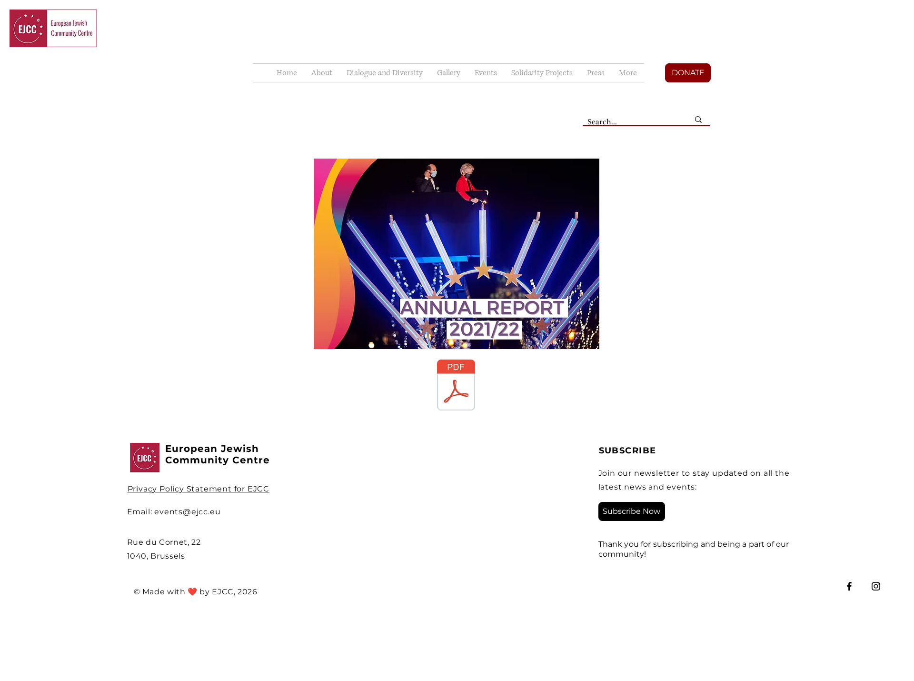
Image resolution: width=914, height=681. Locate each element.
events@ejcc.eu (187, 511)
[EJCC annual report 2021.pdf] (456, 386)
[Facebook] (849, 586)
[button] (448, 73)
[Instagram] (876, 586)
